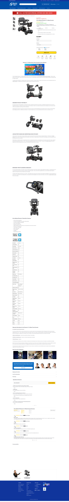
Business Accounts (57, 0)
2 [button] (33, 440)
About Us (28, 484)
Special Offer (15, 461)
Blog (27, 485)
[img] (18, 415)
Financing (48, 0)
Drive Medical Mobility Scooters (19, 15)
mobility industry (15, 81)
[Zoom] (25, 26)
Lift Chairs (29, 8)
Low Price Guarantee (16, 374)
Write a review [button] (53, 410)
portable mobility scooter (52, 174)
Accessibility (52, 0)
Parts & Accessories (42, 8)
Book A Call (23, 367)
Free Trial (48, 8)
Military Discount (29, 495)
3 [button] (34, 440)
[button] (35, 440)
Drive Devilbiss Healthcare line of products (44, 76)
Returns (28, 486)
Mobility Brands (35, 8)
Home (13, 15)
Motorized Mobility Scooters (22, 8)
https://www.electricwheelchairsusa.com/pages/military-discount (23, 395)
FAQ (41, 0)
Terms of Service (29, 490)
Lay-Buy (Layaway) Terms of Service (30, 493)
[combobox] (27, 4)
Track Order (44, 0)
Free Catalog (53, 4)
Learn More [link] (48, 47)
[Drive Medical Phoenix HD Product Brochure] (34, 240)
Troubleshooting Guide (30, 491)
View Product (15, 464)
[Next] (14, 31)
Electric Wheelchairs (13, 8)
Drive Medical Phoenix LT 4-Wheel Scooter (27, 478)
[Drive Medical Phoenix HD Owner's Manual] (34, 235)
